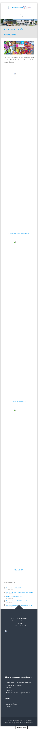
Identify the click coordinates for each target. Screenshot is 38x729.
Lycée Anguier (18, 720)
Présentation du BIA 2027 (13, 588)
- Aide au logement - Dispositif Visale (17, 693)
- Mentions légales (11, 704)
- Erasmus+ (8, 690)
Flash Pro (11, 722)
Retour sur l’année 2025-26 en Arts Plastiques (19, 601)
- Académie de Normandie (13, 685)
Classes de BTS (19, 570)
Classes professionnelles (19, 402)
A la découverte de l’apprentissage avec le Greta (19, 592)
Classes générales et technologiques (19, 233)
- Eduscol (8, 688)
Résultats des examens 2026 (14, 596)
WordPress (30, 722)
